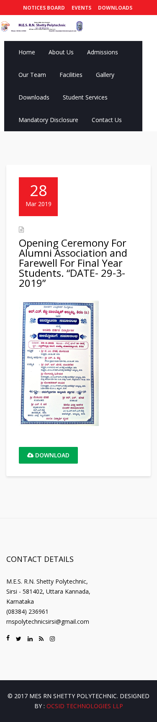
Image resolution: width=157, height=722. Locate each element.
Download (51, 455)
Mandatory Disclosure (48, 120)
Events (81, 7)
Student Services (85, 97)
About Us (61, 52)
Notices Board (44, 7)
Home (26, 52)
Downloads (115, 7)
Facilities (70, 75)
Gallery (105, 75)
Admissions (102, 52)
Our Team (32, 75)
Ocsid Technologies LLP (84, 706)
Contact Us (107, 120)
